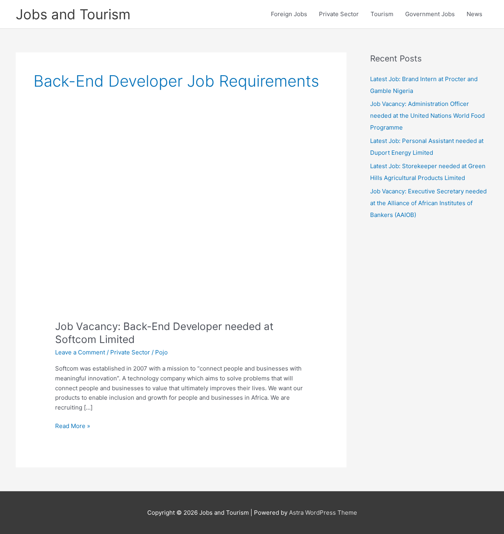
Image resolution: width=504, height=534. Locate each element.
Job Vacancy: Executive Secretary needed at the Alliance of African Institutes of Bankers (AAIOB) (428, 203)
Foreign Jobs (289, 14)
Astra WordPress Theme (323, 512)
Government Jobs (430, 14)
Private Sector (339, 14)
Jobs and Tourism (73, 14)
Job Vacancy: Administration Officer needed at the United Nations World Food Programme (427, 115)
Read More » (72, 426)
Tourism (382, 14)
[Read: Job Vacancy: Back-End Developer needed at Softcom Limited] (181, 226)
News (474, 14)
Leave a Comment (80, 352)
